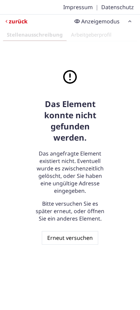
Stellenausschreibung (35, 34)
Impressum (78, 7)
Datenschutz (117, 7)
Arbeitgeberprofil (91, 34)
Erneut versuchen (70, 238)
